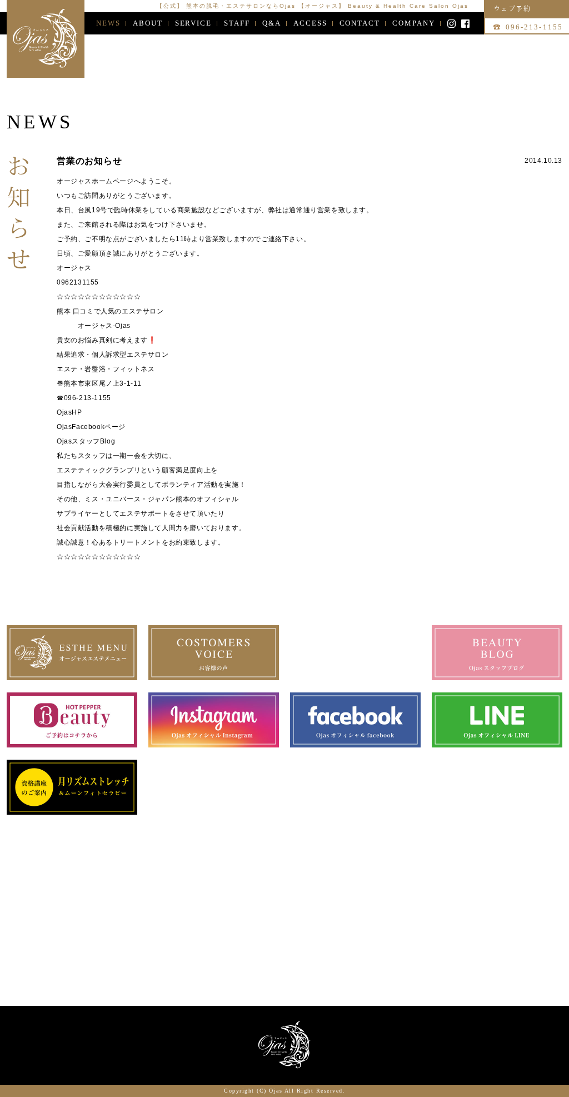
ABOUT (148, 23)
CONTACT (360, 23)
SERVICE (193, 23)
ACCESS (310, 23)
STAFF (237, 23)
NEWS (108, 23)
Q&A (271, 23)
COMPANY (413, 23)
